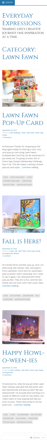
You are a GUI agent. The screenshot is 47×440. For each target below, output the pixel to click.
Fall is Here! (21, 241)
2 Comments (6, 137)
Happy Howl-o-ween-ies (23, 357)
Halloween (21, 418)
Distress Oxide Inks (11, 181)
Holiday (17, 370)
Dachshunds (23, 415)
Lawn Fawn (30, 133)
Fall (16, 251)
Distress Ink (28, 296)
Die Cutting (15, 296)
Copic (29, 177)
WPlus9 (16, 253)
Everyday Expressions (21, 19)
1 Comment (6, 256)
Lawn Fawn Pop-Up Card (22, 119)
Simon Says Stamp (24, 185)
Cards (23, 133)
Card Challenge (15, 133)
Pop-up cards (9, 185)
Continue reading (30, 167)
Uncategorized (7, 253)
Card (5, 177)
